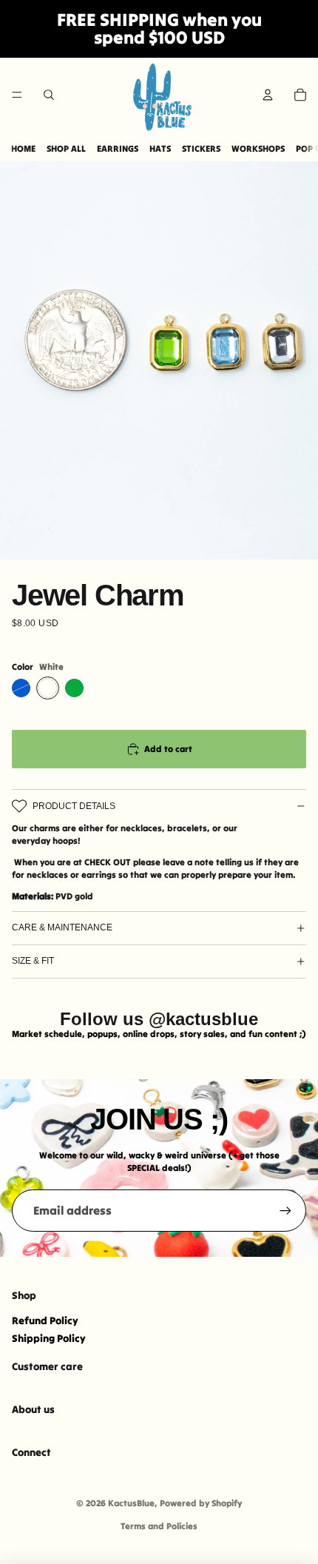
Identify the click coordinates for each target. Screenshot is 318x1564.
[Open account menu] (267, 94)
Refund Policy (45, 1320)
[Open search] (49, 94)
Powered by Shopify (201, 1502)
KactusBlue (131, 1502)
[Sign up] (285, 1210)
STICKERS (201, 148)
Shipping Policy (49, 1338)
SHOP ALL (66, 148)
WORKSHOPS (258, 148)
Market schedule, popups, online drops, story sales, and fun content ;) (159, 1033)
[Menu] (17, 95)
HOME (23, 148)
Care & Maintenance (62, 927)
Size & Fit (33, 961)
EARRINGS (117, 148)
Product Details (74, 806)
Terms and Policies (159, 1525)
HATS (160, 148)
